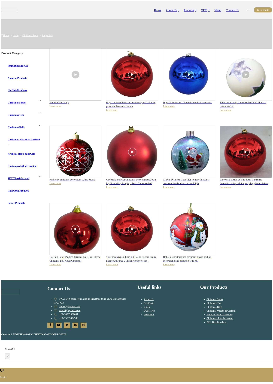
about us (171, 10)
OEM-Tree (149, 310)
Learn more (112, 110)
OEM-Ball (149, 314)
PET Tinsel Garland (216, 322)
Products (189, 10)
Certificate (149, 303)
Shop (15, 35)
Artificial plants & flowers (219, 314)
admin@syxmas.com (69, 306)
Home (157, 10)
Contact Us (232, 10)
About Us (149, 299)
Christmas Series (214, 299)
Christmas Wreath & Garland (220, 310)
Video (217, 10)
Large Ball (47, 35)
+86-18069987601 (68, 314)
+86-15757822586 (68, 318)
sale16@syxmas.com (69, 310)
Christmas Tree (213, 303)
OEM (204, 10)
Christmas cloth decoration (219, 318)
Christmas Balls (30, 35)
